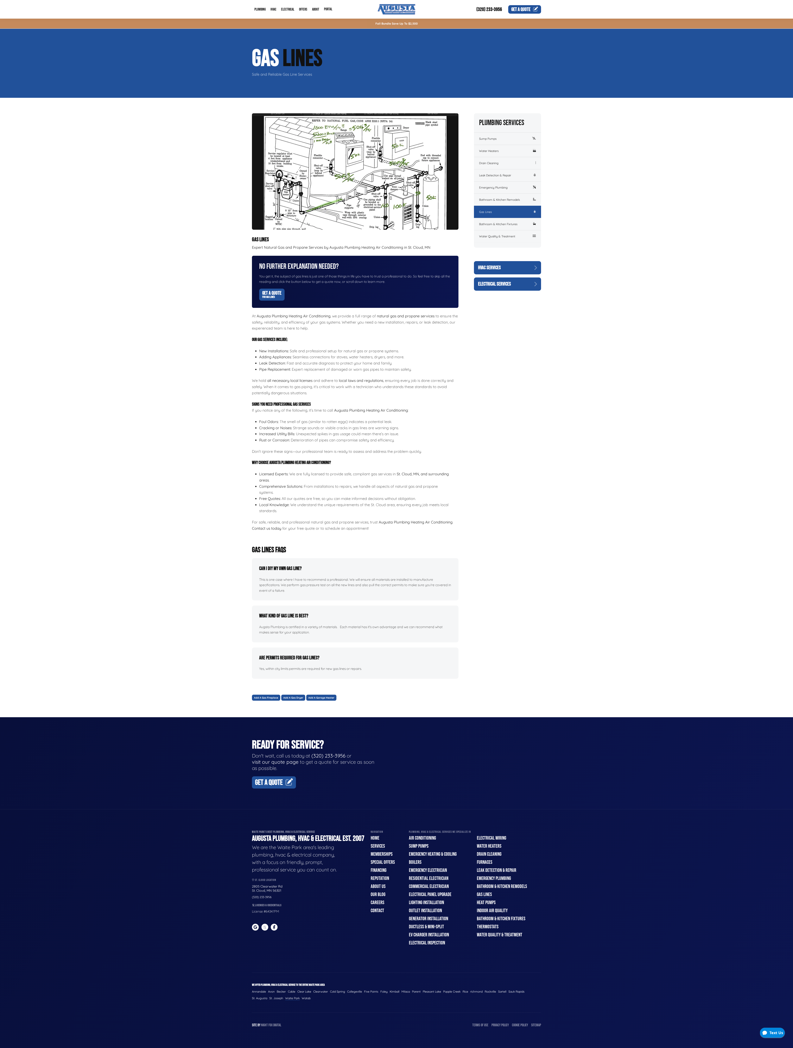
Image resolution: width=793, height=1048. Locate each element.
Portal (328, 9)
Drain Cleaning (489, 163)
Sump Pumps (488, 139)
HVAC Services (489, 268)
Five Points (371, 991)
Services (378, 846)
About (315, 9)
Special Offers (383, 862)
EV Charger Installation (429, 935)
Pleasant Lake (432, 991)
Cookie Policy (520, 1025)
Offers (303, 9)
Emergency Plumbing (493, 187)
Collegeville (354, 991)
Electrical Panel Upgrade (430, 894)
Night (264, 1025)
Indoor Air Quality (492, 911)
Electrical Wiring (491, 838)
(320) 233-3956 (489, 9)
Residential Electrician (428, 878)
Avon (271, 991)
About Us (378, 886)
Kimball (394, 991)
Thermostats (488, 927)
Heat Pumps (486, 903)
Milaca (405, 991)
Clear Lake (304, 991)
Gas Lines (485, 212)
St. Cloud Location (265, 880)
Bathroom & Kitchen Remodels (499, 200)
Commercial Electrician (429, 886)
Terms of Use (480, 1025)
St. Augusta (259, 998)
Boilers (415, 862)
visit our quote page (275, 762)
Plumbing (260, 9)
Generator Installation (428, 919)
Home (375, 838)
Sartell (502, 991)
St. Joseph (276, 998)
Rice (465, 991)
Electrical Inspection (427, 943)
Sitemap (536, 1025)
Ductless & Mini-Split (426, 927)
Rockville (490, 991)
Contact (377, 911)
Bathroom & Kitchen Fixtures (498, 224)
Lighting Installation (426, 903)
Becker (281, 991)
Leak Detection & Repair (495, 175)
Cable (291, 991)
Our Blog (378, 894)
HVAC (273, 9)
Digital (277, 1025)
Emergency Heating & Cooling (433, 854)
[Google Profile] (255, 927)
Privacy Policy (500, 1025)
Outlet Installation (425, 911)
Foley (384, 991)
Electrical (287, 9)
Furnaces (484, 862)
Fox (270, 1025)
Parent (416, 991)
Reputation (380, 878)
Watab (306, 998)
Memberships (382, 854)
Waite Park (292, 998)
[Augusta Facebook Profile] (274, 927)
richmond (476, 991)
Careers (377, 903)
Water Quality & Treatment (497, 236)
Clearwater (320, 991)
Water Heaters (489, 151)
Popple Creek (452, 991)
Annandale (259, 991)
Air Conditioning (422, 838)
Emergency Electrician (428, 870)
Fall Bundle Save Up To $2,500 (396, 23)
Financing (378, 870)
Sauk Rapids (516, 991)
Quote (521, 9)
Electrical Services (494, 284)
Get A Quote (271, 294)
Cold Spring (337, 991)
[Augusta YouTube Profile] (264, 927)
